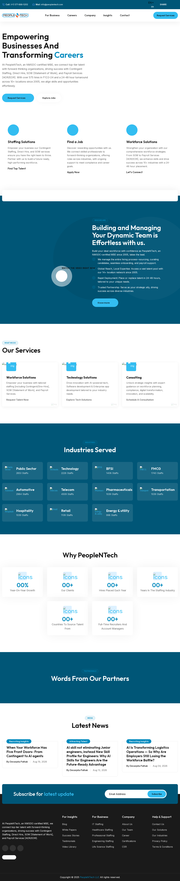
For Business (52, 15)
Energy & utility (117, 510)
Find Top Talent (17, 168)
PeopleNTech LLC (89, 877)
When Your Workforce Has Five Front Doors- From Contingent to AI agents (26, 751)
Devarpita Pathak (19, 761)
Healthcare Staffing (102, 829)
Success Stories (70, 835)
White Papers (69, 829)
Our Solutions (159, 829)
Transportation (163, 489)
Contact (125, 15)
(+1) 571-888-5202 (19, 4)
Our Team (127, 829)
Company (90, 15)
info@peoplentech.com (52, 4)
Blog (64, 824)
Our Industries (159, 835)
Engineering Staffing (102, 841)
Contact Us (158, 824)
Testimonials (68, 841)
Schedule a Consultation (140, 399)
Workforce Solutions (141, 142)
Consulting (134, 377)
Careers (72, 15)
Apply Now (73, 172)
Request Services (165, 15)
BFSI (109, 468)
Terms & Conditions (162, 846)
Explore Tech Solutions (79, 399)
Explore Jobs (48, 97)
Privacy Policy (159, 841)
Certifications (129, 841)
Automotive (25, 489)
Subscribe (157, 794)
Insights (107, 15)
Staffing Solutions (21, 142)
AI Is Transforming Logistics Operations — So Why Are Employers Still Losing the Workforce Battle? (147, 753)
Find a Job (75, 142)
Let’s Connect (134, 172)
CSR (124, 846)
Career (125, 835)
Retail (65, 510)
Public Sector (26, 468)
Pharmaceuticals (119, 489)
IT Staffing (97, 824)
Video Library (69, 846)
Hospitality (24, 510)
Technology (70, 468)
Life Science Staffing (103, 846)
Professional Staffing (103, 835)
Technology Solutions (81, 377)
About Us (127, 824)
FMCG (156, 468)
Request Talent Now (17, 399)
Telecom (67, 489)
